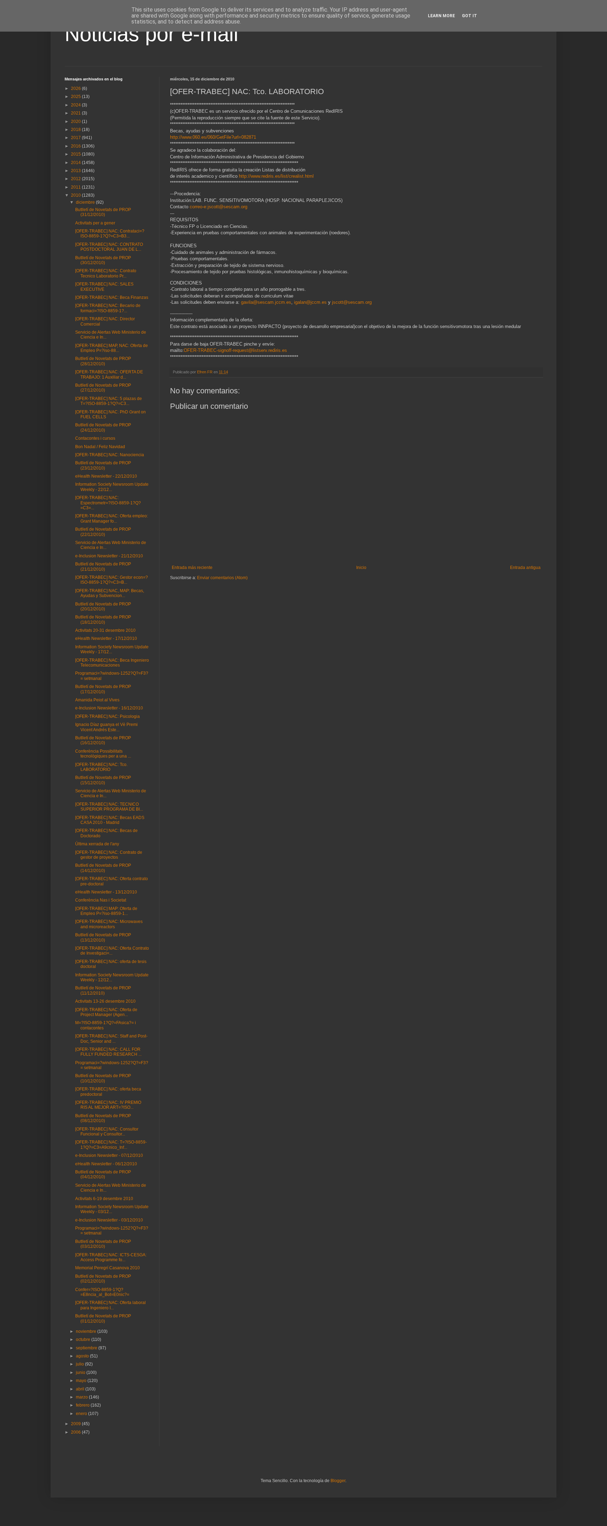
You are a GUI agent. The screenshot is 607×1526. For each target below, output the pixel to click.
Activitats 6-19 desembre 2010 (104, 1198)
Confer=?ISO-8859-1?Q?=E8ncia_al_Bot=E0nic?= (102, 1292)
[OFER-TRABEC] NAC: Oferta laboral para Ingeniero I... (110, 1305)
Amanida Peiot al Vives (97, 699)
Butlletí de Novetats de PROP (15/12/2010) (103, 780)
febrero (83, 1405)
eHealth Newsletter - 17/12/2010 (106, 638)
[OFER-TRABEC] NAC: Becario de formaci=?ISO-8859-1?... (108, 308)
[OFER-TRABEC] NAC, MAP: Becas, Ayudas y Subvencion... (109, 593)
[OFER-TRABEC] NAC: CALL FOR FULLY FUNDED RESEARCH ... (108, 1052)
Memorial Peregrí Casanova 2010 (107, 1267)
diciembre (86, 202)
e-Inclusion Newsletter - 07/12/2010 (109, 1155)
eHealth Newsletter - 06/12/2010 (106, 1163)
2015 (76, 154)
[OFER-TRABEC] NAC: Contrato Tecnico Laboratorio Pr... (105, 273)
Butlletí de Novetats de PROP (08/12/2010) (103, 1118)
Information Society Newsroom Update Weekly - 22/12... (112, 487)
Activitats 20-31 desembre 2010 (105, 630)
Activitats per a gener (95, 223)
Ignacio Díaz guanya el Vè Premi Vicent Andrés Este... (106, 727)
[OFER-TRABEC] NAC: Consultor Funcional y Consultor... (106, 1132)
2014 (76, 162)
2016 (76, 146)
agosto (83, 1356)
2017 (76, 137)
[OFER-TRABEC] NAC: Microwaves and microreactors (109, 924)
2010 (76, 195)
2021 (76, 113)
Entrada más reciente (192, 567)
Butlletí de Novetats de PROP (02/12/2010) (103, 1279)
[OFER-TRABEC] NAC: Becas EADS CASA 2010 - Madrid (109, 820)
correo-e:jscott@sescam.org (218, 206)
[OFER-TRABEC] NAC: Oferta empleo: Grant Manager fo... (111, 518)
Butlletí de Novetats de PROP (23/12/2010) (103, 465)
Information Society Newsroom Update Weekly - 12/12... (112, 977)
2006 (76, 1432)
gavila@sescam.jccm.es (266, 302)
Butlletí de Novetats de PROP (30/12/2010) (103, 260)
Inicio (361, 567)
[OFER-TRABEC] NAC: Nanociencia (109, 454)
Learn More (441, 15)
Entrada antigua (525, 567)
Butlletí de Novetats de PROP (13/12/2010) (103, 937)
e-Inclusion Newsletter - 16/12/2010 (109, 708)
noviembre (86, 1331)
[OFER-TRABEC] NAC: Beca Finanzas (111, 297)
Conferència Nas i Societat (100, 900)
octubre (83, 1339)
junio (81, 1372)
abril (80, 1389)
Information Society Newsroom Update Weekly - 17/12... (112, 649)
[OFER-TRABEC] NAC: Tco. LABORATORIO (101, 767)
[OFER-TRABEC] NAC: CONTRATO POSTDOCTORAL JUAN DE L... (109, 247)
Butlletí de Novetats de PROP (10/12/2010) (103, 1078)
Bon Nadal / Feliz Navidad (100, 446)
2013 (76, 170)
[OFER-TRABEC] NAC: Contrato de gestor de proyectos (108, 855)
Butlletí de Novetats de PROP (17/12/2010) (103, 689)
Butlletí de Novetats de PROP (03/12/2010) (103, 1244)
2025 (76, 96)
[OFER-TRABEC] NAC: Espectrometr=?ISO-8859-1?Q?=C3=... (108, 502)
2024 (76, 105)
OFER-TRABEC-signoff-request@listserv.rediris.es (235, 350)
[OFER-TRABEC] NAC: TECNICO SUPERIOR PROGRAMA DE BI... (109, 807)
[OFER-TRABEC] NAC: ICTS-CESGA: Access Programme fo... (110, 1257)
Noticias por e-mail (151, 34)
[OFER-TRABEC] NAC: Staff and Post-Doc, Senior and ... (111, 1038)
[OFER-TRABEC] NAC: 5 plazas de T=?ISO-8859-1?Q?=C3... (108, 401)
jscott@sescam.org (352, 302)
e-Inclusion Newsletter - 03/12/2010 (109, 1220)
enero (82, 1413)
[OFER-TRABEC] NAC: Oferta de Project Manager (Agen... (106, 1012)
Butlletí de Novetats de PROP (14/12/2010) (103, 868)
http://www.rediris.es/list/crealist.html (276, 176)
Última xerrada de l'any (97, 843)
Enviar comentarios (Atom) (222, 577)
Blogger (338, 1480)
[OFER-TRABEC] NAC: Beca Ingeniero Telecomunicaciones (112, 663)
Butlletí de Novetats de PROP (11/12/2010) (103, 990)
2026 (76, 88)
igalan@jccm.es (310, 302)
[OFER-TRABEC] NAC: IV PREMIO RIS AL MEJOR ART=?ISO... (108, 1105)
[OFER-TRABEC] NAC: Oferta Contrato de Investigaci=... (112, 951)
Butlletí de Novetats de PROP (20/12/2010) (103, 606)
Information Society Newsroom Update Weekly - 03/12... (112, 1209)
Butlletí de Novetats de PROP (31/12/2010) (103, 212)
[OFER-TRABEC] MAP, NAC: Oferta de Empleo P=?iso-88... (111, 348)
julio (80, 1364)
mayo (81, 1380)
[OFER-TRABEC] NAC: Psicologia (107, 716)
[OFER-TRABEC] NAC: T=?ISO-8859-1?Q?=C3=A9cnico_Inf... (111, 1145)
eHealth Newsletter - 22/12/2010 (106, 476)
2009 (76, 1423)
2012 (76, 178)
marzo (82, 1397)
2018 (76, 129)
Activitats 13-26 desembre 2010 (105, 1001)
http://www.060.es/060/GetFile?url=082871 (213, 137)
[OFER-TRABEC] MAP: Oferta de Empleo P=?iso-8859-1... (106, 911)
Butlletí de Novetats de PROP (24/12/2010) (103, 427)
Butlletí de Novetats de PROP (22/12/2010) (103, 532)
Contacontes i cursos (95, 438)
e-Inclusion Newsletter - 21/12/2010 (109, 556)
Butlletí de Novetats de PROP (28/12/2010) (103, 361)
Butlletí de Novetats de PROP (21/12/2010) (103, 566)
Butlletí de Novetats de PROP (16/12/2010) (103, 740)
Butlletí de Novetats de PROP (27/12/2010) (103, 388)
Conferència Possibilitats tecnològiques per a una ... (103, 754)
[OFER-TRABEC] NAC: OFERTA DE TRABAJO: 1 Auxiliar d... (109, 374)
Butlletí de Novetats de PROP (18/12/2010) (103, 619)
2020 (76, 121)
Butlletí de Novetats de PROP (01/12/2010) (103, 1318)
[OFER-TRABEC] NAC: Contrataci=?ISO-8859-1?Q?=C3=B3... (109, 233)
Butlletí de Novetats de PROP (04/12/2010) (103, 1174)
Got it (469, 15)
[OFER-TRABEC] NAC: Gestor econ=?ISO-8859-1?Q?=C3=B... (111, 580)
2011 (76, 187)
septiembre (87, 1347)
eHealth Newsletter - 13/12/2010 (106, 892)
